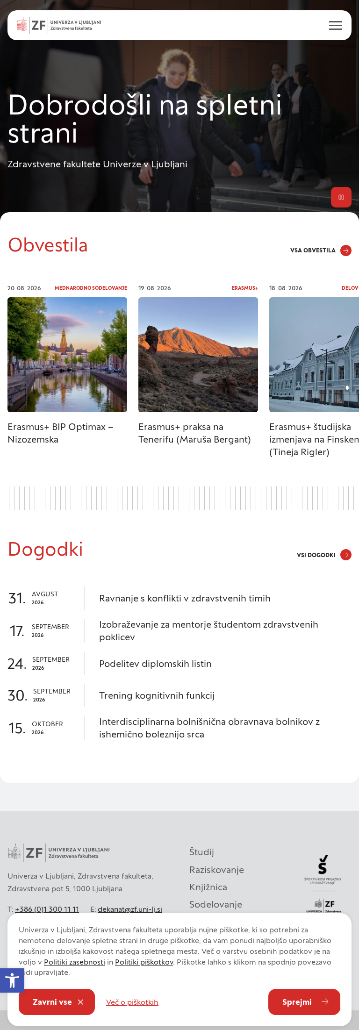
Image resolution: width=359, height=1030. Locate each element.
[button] (12, 980)
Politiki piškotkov (144, 961)
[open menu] (332, 25)
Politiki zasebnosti (74, 961)
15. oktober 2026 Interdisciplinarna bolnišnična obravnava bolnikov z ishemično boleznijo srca (179, 728)
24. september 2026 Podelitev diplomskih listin (179, 663)
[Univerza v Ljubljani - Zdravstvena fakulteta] (59, 25)
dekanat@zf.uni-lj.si (130, 909)
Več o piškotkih (132, 1002)
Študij (201, 852)
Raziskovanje (216, 870)
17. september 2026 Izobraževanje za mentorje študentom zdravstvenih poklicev (179, 631)
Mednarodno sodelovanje (91, 288)
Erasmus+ (245, 288)
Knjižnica (208, 887)
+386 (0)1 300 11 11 (47, 909)
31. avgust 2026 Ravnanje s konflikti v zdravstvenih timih (179, 598)
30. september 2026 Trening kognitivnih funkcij (179, 695)
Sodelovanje (215, 904)
